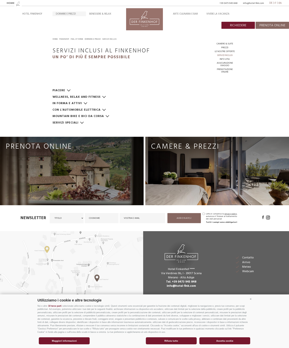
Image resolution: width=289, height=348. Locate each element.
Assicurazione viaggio (225, 64)
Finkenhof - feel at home (71, 39)
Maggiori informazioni (64, 340)
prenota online (272, 25)
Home (55, 39)
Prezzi (224, 48)
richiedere (238, 25)
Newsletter (33, 218)
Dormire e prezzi (66, 14)
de (270, 3)
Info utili (225, 59)
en (280, 3)
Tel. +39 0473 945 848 (181, 281)
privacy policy (230, 214)
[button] (251, 299)
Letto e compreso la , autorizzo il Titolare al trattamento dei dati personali (221, 216)
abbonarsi (184, 218)
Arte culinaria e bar (185, 14)
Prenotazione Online (225, 70)
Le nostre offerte (225, 51)
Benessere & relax (100, 14)
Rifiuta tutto (171, 340)
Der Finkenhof (181, 253)
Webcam (248, 271)
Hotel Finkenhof (32, 14)
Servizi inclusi (109, 39)
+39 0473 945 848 (228, 3)
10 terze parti (55, 306)
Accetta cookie (224, 340)
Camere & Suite (224, 44)
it (275, 3)
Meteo (246, 267)
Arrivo (246, 262)
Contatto (248, 257)
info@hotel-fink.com (253, 3)
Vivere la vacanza (217, 14)
